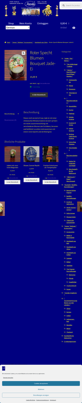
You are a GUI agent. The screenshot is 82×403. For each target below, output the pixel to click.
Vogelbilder (72, 282)
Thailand (70, 332)
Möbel (68, 262)
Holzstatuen (71, 213)
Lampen (69, 258)
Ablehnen (41, 389)
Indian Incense (71, 130)
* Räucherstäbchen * (72, 101)
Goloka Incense (71, 118)
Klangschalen (71, 217)
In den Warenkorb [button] (12, 182)
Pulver (71, 86)
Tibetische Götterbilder (71, 221)
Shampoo (72, 89)
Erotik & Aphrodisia (70, 203)
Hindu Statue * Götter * (71, 209)
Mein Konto (25, 23)
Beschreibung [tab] (9, 114)
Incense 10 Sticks (72, 124)
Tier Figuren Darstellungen (71, 270)
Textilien (69, 266)
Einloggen (42, 23)
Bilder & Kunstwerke (70, 237)
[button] (23, 53)
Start (8, 42)
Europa (69, 312)
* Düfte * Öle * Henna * (68, 60)
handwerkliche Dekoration (69, 337)
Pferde (71, 278)
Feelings (71, 113)
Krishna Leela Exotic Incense (73, 136)
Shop (11, 23)
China (68, 308)
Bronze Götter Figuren (71, 191)
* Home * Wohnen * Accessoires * (22, 42)
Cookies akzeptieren (41, 383)
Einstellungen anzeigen (41, 395)
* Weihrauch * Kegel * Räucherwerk (71, 179)
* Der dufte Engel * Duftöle (72, 65)
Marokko (69, 325)
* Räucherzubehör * (72, 156)
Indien (69, 316)
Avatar (71, 110)
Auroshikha (72, 106)
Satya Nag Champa (72, 143)
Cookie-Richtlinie (30, 400)
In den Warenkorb (38, 95)
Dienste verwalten (8, 377)
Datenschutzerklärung (42, 400)
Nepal (68, 328)
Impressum (53, 400)
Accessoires (70, 232)
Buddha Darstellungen (71, 197)
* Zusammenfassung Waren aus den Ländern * (70, 302)
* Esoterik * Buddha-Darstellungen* (70, 186)
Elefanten (72, 275)
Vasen (69, 289)
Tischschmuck (71, 286)
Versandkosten (45, 83)
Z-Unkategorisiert (70, 341)
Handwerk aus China (41, 42)
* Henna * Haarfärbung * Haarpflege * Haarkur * (71, 73)
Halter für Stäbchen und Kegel (72, 163)
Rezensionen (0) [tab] (10, 120)
